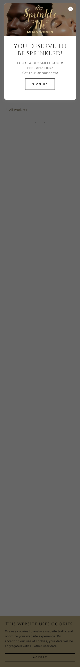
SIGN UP (40, 84)
